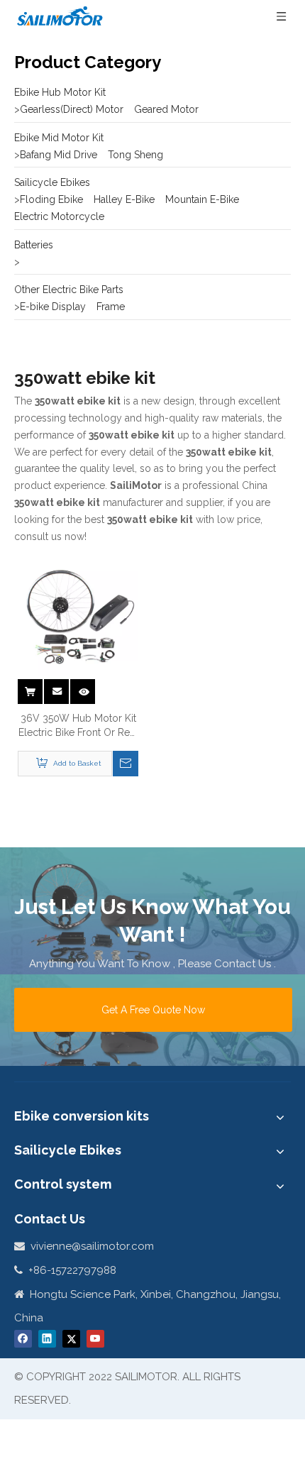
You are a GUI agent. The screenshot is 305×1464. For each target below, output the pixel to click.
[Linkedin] (47, 1339)
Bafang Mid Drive (58, 154)
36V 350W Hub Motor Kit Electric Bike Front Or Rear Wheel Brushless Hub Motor (78, 725)
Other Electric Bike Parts (68, 289)
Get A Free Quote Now (153, 1010)
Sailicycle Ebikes (52, 182)
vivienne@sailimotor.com (92, 1246)
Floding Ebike (51, 199)
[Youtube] (95, 1339)
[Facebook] (23, 1339)
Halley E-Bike (124, 199)
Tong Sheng (135, 154)
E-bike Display (53, 306)
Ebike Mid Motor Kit (59, 137)
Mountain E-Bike (202, 199)
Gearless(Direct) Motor (71, 109)
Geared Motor (166, 109)
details (85, 687)
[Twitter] (71, 1339)
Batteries (33, 245)
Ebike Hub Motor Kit (60, 92)
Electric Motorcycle (59, 216)
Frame (110, 306)
